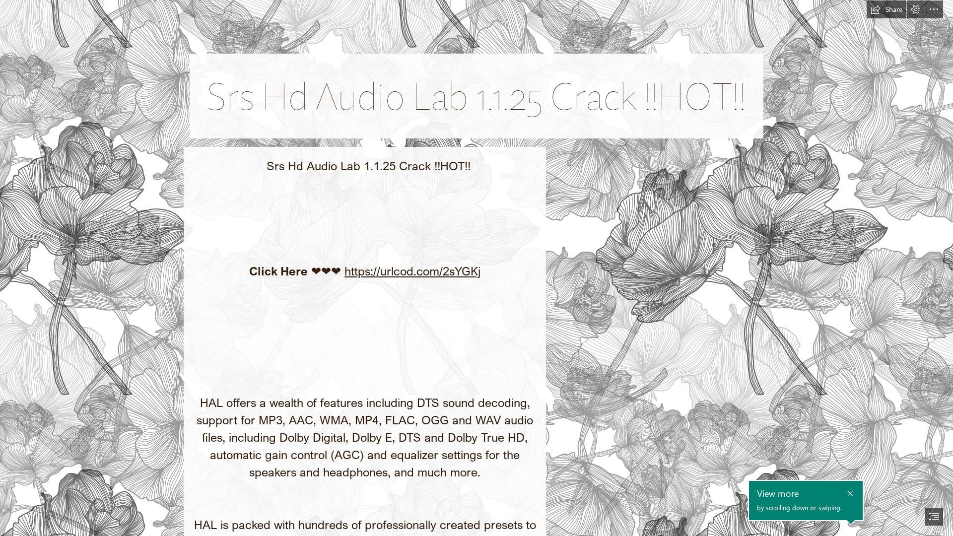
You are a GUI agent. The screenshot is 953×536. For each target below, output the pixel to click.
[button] (886, 9)
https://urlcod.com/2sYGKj (412, 271)
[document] (476, 268)
